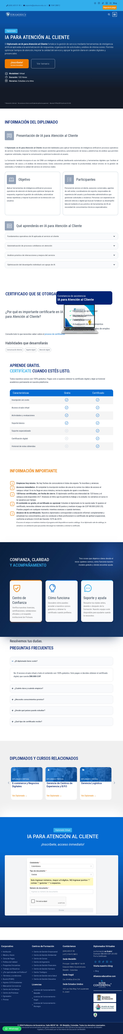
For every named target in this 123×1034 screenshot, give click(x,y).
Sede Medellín (69, 959)
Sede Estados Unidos (73, 984)
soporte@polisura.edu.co (35, 5)
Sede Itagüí (68, 974)
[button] (114, 14)
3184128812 (55, 5)
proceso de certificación (55, 334)
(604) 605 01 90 (14, 5)
